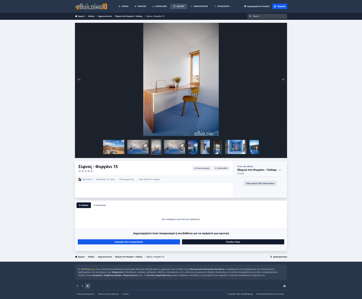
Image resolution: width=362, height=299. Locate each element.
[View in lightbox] (181, 79)
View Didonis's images (149, 179)
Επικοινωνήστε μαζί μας (108, 294)
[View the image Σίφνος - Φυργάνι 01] (113, 147)
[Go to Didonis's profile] (79, 179)
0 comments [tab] (100, 205)
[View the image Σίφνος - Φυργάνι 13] (205, 147)
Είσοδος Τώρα (233, 241)
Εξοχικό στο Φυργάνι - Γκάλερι (257, 169)
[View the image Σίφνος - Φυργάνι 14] (193, 147)
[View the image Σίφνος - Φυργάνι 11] (235, 147)
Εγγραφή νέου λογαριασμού (129, 241)
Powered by (270, 294)
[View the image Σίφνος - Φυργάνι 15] (137, 147)
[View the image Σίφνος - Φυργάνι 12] (217, 147)
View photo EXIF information (260, 183)
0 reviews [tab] (83, 205)
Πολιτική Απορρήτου (86, 294)
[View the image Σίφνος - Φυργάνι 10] (254, 147)
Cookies (125, 294)
